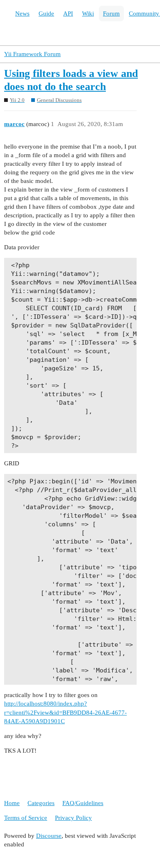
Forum (111, 13)
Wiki (88, 13)
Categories (41, 803)
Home (12, 803)
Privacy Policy (73, 817)
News (22, 13)
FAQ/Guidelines (82, 803)
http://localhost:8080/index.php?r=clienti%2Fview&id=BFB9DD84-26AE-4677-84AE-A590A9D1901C (65, 712)
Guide (46, 13)
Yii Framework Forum (32, 54)
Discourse (49, 835)
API (68, 13)
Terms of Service (25, 817)
